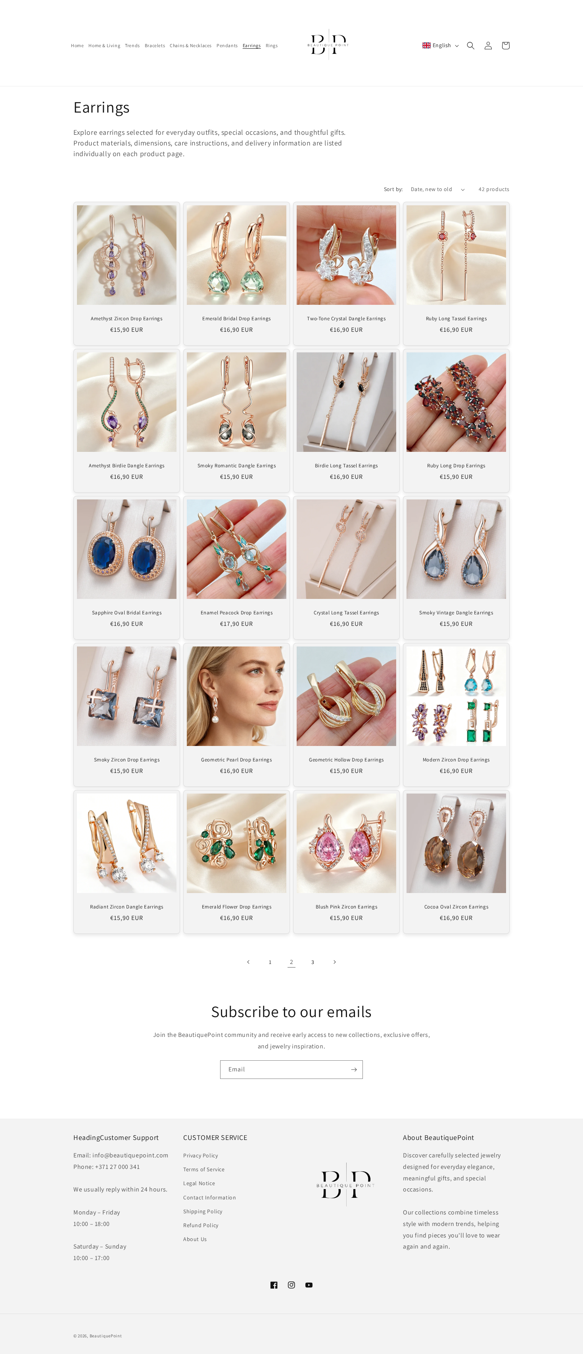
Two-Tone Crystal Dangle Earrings (346, 319)
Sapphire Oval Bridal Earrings (126, 613)
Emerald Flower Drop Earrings (237, 907)
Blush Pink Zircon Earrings (347, 907)
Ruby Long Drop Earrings (456, 466)
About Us (195, 1239)
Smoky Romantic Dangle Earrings (237, 466)
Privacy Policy (200, 1155)
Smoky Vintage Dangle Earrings (456, 613)
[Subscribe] (353, 1069)
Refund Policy (201, 1225)
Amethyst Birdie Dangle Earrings (127, 466)
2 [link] (291, 962)
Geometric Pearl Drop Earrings (236, 760)
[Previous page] (248, 962)
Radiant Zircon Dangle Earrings (126, 907)
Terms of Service (204, 1169)
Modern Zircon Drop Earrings (456, 760)
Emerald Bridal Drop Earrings (236, 319)
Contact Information (209, 1197)
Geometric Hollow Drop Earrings (346, 760)
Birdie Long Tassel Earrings (346, 466)
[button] (470, 45)
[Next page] (334, 962)
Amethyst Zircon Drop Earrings (126, 319)
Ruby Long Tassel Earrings (456, 319)
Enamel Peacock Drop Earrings (237, 613)
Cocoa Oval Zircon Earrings (456, 907)
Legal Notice (199, 1183)
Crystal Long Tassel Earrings (346, 613)
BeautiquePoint (106, 1336)
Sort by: (393, 189)
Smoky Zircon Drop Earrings (127, 760)
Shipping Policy (202, 1211)
